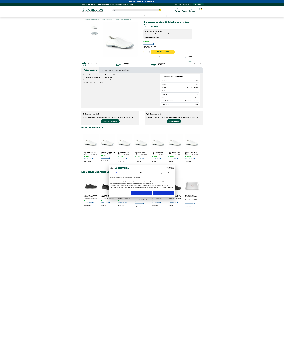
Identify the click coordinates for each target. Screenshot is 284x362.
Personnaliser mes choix (141, 193)
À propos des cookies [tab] (164, 172)
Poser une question (110, 121)
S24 (166, 27)
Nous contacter (187, 4)
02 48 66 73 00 (174, 121)
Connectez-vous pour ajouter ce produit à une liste (158, 57)
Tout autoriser (163, 193)
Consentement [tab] (120, 172)
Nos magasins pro (179, 4)
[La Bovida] (92, 10)
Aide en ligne (197, 4)
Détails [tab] (142, 172)
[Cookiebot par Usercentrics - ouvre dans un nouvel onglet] (167, 168)
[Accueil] (82, 19)
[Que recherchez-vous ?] (160, 10)
